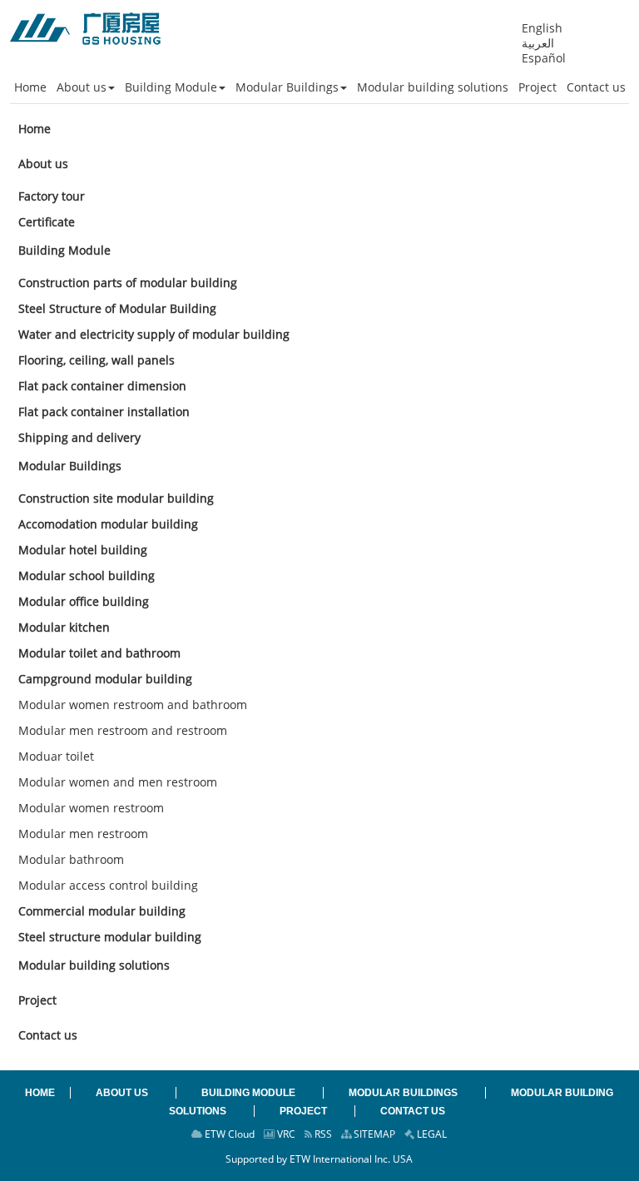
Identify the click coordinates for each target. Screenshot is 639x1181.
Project (37, 1000)
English (542, 28)
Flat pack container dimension (102, 386)
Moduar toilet (56, 756)
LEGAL (430, 1134)
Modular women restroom (91, 808)
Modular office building (83, 601)
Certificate (46, 222)
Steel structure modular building (109, 937)
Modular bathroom (71, 859)
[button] (85, 87)
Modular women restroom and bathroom (132, 704)
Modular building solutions (94, 965)
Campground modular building (105, 679)
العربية (538, 43)
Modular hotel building (82, 550)
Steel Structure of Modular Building (117, 308)
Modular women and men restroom (117, 782)
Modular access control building (108, 885)
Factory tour (51, 196)
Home (34, 128)
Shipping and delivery (79, 437)
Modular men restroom (83, 833)
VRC (285, 1134)
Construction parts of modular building (127, 282)
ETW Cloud (228, 1134)
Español (544, 58)
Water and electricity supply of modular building (154, 334)
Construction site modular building (116, 498)
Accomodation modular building (108, 524)
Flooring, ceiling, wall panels (96, 360)
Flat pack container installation (104, 411)
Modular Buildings (69, 466)
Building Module (64, 250)
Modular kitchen (64, 627)
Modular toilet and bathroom (99, 653)
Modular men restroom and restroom (122, 730)
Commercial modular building (102, 911)
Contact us (47, 1035)
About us (43, 163)
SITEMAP (373, 1134)
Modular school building (86, 575)
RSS (322, 1134)
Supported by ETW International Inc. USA (319, 1159)
